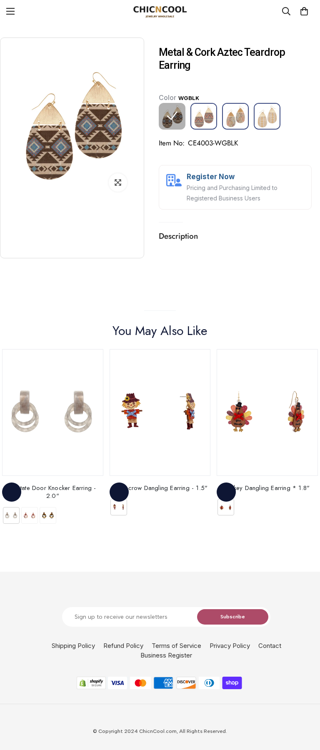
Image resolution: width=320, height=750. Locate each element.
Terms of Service (176, 646)
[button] (304, 11)
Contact (269, 646)
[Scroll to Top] (303, 704)
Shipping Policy (73, 646)
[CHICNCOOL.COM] (160, 11)
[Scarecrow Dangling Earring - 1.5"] (160, 412)
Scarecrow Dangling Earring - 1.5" (160, 487)
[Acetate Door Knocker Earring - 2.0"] (52, 412)
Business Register (166, 655)
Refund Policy (123, 646)
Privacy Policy (230, 646)
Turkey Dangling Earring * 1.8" (267, 487)
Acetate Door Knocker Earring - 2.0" (52, 491)
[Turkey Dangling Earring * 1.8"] (267, 412)
